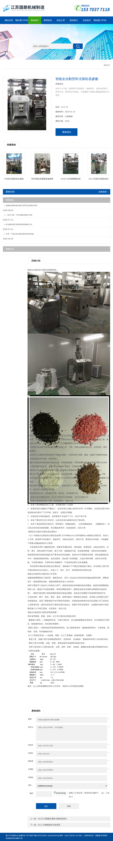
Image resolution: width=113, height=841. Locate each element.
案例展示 (74, 20)
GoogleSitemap (53, 835)
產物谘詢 (66, 132)
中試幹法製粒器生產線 (14, 179)
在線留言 (87, 20)
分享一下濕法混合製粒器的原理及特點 (20, 234)
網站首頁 (9, 20)
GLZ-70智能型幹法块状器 (49, 825)
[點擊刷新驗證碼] (60, 793)
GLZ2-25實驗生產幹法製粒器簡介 (52, 819)
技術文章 (61, 20)
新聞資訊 (48, 20)
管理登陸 (104, 835)
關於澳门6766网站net (21, 21)
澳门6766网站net (12, 835)
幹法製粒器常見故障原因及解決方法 (19, 224)
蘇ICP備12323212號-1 (38, 835)
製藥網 (97, 835)
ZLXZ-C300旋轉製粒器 (71, 179)
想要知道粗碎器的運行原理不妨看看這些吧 (21, 205)
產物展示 (35, 20)
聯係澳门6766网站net (100, 21)
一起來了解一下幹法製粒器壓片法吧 (19, 215)
